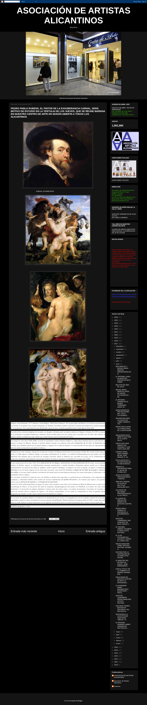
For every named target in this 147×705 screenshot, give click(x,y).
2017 (116, 344)
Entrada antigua (95, 531)
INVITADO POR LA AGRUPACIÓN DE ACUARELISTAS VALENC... (123, 554)
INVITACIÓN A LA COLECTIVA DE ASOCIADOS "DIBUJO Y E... (122, 617)
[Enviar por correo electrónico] (50, 519)
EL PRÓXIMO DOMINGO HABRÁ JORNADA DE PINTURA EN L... (123, 625)
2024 (116, 323)
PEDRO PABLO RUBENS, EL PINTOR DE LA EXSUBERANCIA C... (122, 512)
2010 (116, 665)
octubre (119, 352)
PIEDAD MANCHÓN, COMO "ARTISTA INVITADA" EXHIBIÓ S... (123, 546)
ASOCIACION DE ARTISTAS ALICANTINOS (123, 676)
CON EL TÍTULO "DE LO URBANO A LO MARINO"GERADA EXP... (123, 571)
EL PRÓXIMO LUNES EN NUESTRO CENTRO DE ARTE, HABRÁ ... (123, 379)
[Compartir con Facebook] (56, 519)
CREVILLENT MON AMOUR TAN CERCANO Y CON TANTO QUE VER (123, 446)
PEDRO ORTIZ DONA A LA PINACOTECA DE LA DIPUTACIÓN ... (123, 429)
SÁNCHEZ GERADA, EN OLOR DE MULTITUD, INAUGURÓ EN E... (123, 484)
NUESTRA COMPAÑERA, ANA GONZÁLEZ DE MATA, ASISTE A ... (123, 521)
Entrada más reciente (24, 531)
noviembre (120, 349)
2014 (116, 653)
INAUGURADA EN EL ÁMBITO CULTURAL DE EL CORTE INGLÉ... (123, 437)
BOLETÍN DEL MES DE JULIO (122, 386)
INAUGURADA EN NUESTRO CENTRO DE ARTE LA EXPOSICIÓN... (123, 579)
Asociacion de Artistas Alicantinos (121, 682)
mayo (118, 632)
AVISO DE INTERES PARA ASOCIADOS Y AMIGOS (123, 477)
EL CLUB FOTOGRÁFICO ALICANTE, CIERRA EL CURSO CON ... (123, 538)
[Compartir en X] (54, 519)
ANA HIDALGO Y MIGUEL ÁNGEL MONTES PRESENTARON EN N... (123, 370)
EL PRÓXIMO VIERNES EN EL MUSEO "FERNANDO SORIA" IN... (122, 403)
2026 (116, 317)
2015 (116, 650)
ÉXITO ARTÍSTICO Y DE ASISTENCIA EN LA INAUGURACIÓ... (123, 462)
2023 (116, 326)
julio (117, 361)
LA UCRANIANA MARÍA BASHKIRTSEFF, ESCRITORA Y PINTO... (122, 589)
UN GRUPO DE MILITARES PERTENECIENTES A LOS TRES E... (123, 492)
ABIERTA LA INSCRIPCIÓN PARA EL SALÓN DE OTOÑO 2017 (123, 469)
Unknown (117, 686)
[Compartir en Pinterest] (58, 519)
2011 (116, 662)
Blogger (80, 701)
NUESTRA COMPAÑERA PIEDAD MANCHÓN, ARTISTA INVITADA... (123, 599)
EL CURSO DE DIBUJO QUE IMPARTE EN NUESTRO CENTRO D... (123, 502)
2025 (116, 320)
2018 (116, 341)
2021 (116, 332)
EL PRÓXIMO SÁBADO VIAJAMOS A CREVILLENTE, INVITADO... (123, 529)
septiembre (120, 355)
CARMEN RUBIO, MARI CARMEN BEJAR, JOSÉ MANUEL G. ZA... (122, 454)
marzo (118, 638)
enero (118, 643)
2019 (116, 338)
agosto (118, 358)
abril (117, 634)
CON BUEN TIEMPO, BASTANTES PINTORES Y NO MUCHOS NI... (123, 608)
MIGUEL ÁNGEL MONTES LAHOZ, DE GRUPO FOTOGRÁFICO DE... (123, 393)
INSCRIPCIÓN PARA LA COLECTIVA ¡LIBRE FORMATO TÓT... (123, 421)
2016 (116, 647)
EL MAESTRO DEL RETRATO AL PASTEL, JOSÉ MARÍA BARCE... (122, 563)
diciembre (119, 346)
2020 (116, 335)
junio (118, 364)
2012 (116, 659)
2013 (116, 656)
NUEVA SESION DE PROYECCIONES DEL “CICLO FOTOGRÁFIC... (122, 412)
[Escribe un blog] (52, 519)
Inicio (61, 531)
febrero (118, 640)
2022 (116, 329)
